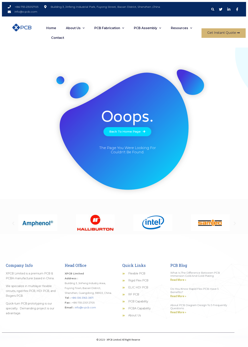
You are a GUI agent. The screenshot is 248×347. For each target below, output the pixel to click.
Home (51, 28)
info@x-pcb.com (85, 307)
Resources (179, 28)
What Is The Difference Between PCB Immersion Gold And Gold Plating (195, 274)
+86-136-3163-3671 (82, 297)
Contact (57, 38)
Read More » (178, 279)
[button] (213, 9)
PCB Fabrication (107, 28)
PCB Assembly (145, 28)
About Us (73, 28)
